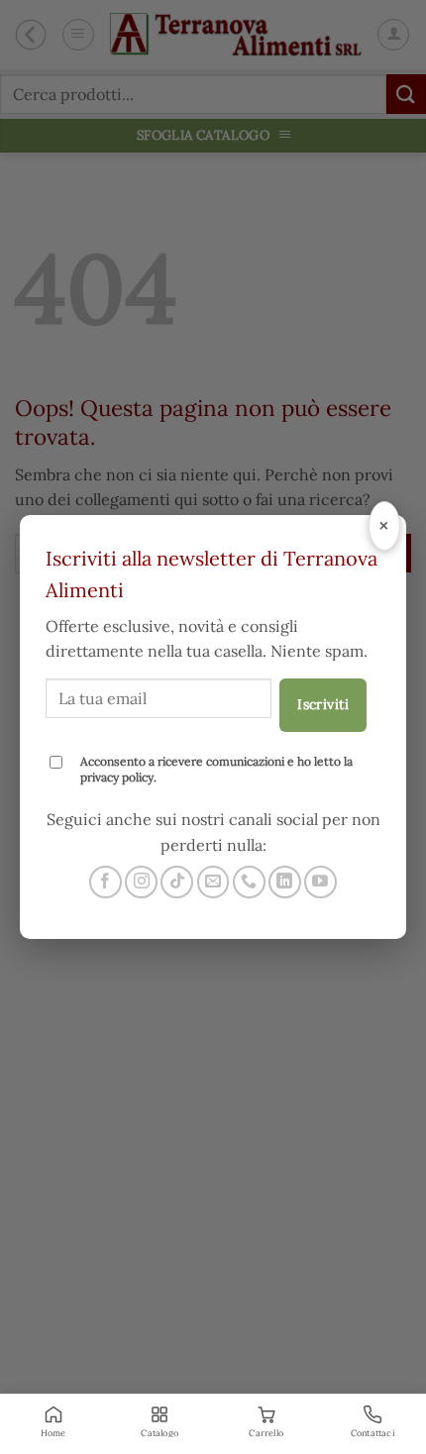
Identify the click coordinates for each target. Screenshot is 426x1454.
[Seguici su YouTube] (320, 882)
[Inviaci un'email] (213, 882)
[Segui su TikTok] (176, 882)
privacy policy (117, 777)
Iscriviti (323, 704)
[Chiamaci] (249, 882)
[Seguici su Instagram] (141, 882)
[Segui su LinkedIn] (284, 882)
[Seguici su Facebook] (105, 882)
